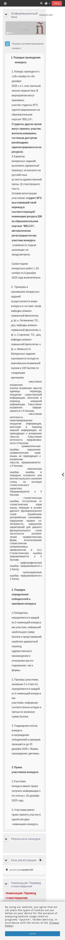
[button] (41, 3)
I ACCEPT (32, 934)
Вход (56, 3)
